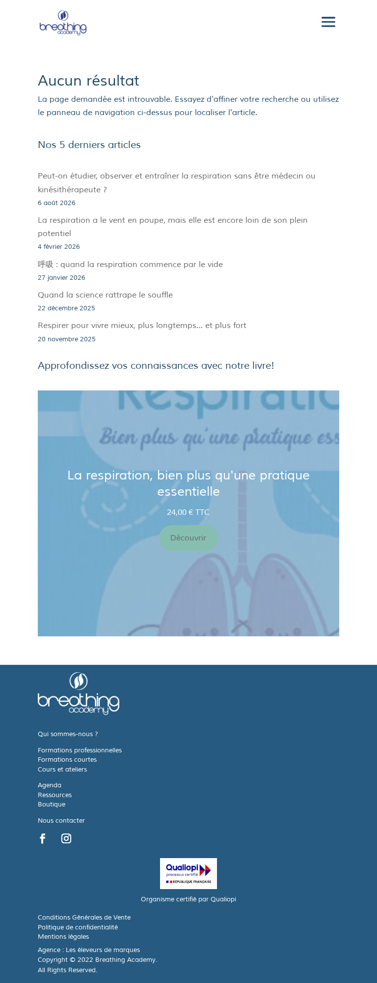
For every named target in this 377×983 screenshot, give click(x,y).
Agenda (49, 785)
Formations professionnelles (80, 750)
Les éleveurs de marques (103, 950)
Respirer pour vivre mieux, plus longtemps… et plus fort (142, 325)
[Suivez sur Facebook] (43, 838)
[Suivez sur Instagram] (66, 838)
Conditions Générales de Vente (84, 918)
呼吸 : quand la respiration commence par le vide (130, 264)
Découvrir (188, 538)
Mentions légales (63, 937)
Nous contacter (61, 821)
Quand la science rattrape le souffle (105, 295)
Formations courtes (67, 760)
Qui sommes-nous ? (68, 734)
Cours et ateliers (62, 770)
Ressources (55, 795)
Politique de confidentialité (78, 927)
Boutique (51, 804)
